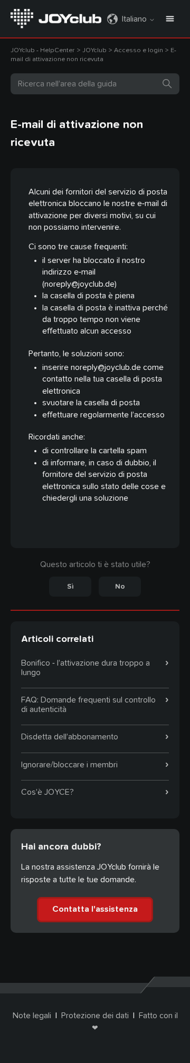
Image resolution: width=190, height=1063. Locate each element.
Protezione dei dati (95, 1015)
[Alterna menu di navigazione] (170, 19)
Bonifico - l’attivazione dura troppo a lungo (85, 668)
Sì (70, 586)
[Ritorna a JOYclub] (56, 18)
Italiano (135, 19)
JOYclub (95, 50)
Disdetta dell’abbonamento (69, 737)
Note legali (32, 1015)
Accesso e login (138, 50)
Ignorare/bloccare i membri (69, 764)
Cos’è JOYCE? (47, 792)
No (120, 586)
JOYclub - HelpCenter (42, 50)
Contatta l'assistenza (95, 909)
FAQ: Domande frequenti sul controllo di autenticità (88, 705)
